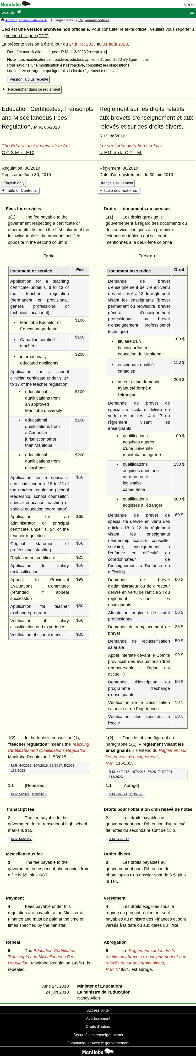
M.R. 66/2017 (21, 839)
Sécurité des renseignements (98, 1035)
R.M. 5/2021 (118, 794)
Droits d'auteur (98, 1026)
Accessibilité (98, 1010)
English (189, 4)
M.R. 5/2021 (20, 794)
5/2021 (69, 765)
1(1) (13, 217)
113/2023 (18, 770)
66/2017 (56, 765)
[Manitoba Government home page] (98, 1052)
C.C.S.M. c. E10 (18, 152)
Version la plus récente (29, 79)
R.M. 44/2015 (119, 772)
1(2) (13, 737)
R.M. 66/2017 (119, 839)
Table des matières (120, 190)
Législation (9, 12)
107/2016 (40, 765)
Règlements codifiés (93, 20)
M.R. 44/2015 (21, 765)
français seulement (117, 183)
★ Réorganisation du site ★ (26, 20)
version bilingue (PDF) (27, 35)
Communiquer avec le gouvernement (98, 1043)
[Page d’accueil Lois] (2, 20)
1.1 (12, 785)
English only (13, 183)
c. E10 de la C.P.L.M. (120, 152)
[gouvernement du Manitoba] (16, 5)
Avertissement (98, 1018)
